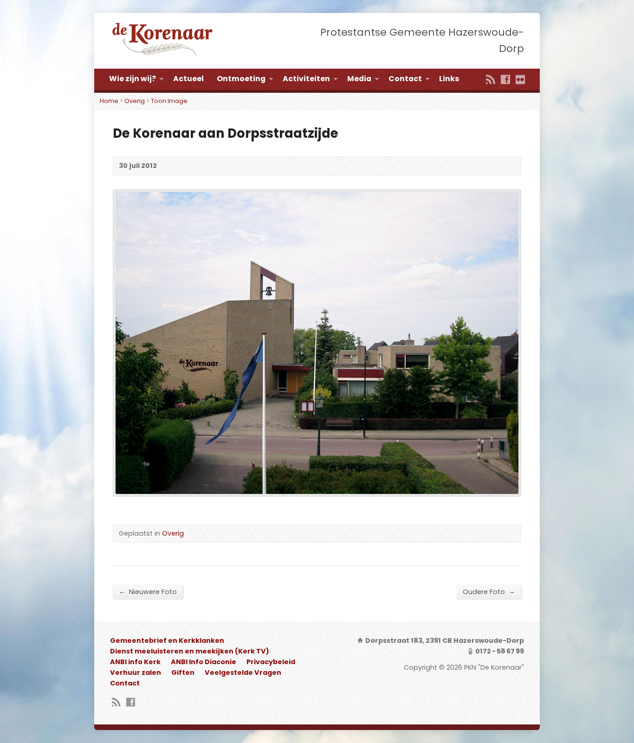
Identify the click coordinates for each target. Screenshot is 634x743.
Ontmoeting (241, 78)
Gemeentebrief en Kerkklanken (167, 640)
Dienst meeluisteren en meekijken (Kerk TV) (189, 651)
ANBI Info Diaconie (203, 661)
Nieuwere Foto (148, 591)
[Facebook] (505, 80)
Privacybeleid (270, 661)
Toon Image (169, 100)
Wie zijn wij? (132, 78)
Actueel (188, 78)
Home (109, 100)
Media (359, 78)
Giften (182, 672)
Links (449, 78)
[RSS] (490, 80)
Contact (405, 78)
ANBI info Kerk (135, 661)
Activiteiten (306, 78)
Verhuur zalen (135, 672)
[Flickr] (520, 80)
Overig (134, 100)
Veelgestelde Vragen (243, 672)
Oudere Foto (489, 591)
